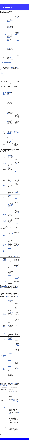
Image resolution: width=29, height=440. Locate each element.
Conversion (5, 163)
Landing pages (9, 167)
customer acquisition (16, 256)
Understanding (9, 248)
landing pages (8, 37)
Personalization (4, 214)
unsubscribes (16, 278)
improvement (16, 198)
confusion (16, 34)
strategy (12, 101)
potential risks (11, 383)
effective (10, 20)
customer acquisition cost (4, 42)
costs (8, 40)
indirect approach (9, 92)
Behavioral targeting (10, 337)
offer (7, 121)
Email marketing (9, 275)
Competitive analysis (10, 353)
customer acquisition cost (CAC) (4, 250)
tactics (4, 407)
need (16, 266)
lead (17, 33)
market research (11, 308)
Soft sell (10, 91)
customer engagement (9, 146)
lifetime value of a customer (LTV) (5, 255)
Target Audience (6, 296)
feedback (8, 59)
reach (8, 282)
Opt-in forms (9, 178)
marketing (9, 191)
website (12, 156)
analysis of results (16, 192)
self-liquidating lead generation (8, 65)
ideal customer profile (10, 312)
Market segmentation (10, 300)
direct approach (10, 27)
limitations (16, 383)
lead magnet (4, 123)
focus (12, 131)
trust (17, 401)
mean (13, 412)
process (8, 301)
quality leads (6, 382)
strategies (11, 270)
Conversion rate (9, 155)
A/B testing (10, 57)
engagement (17, 212)
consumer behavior (10, 339)
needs (18, 197)
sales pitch (8, 113)
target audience (4, 233)
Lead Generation (16, 296)
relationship (8, 94)
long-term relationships (16, 132)
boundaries (16, 407)
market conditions (5, 385)
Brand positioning (9, 360)
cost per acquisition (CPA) (4, 261)
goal (9, 417)
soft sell (11, 24)
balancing (12, 67)
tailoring (10, 214)
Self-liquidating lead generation (7, 62)
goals (17, 163)
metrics (16, 203)
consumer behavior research (4, 327)
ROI (6, 68)
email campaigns (11, 35)
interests (8, 345)
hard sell (8, 24)
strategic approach (17, 285)
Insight (2, 62)
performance (8, 143)
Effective (10, 296)
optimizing (11, 141)
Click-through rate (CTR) (10, 195)
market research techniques (4, 368)
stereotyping (16, 344)
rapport (13, 417)
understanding (17, 65)
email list (10, 181)
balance (14, 408)
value (16, 176)
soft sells (13, 391)
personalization (10, 213)
